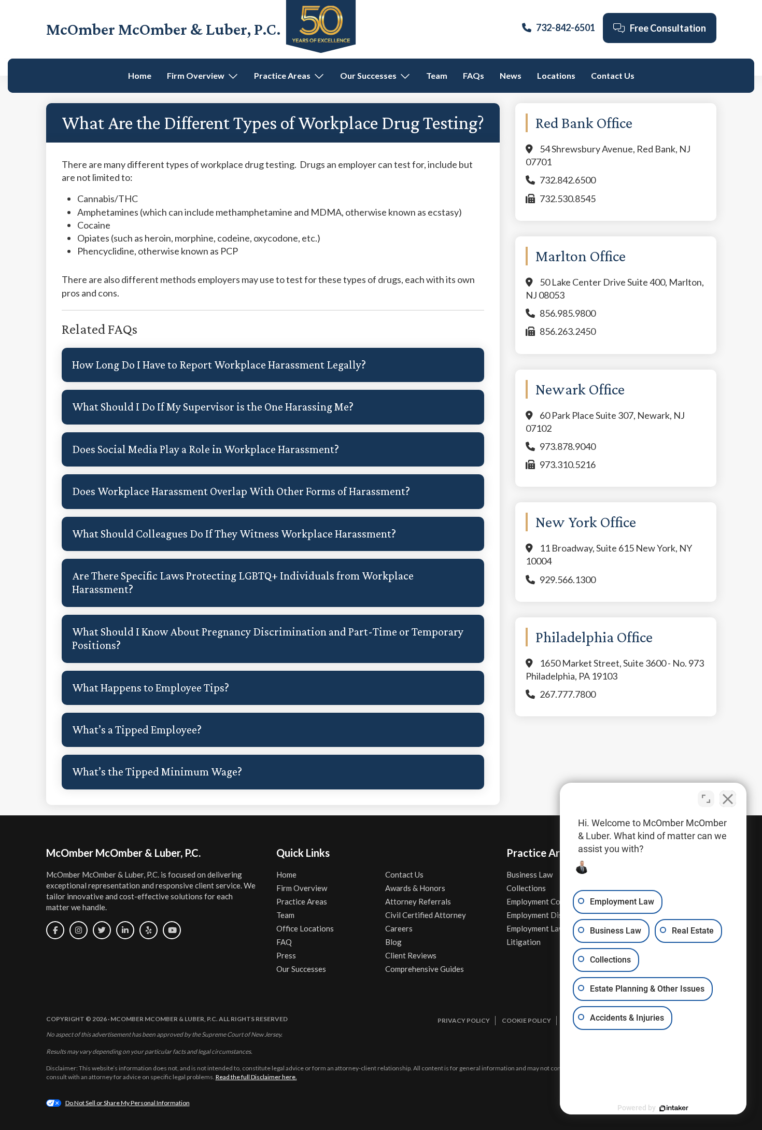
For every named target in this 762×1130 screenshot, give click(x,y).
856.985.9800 (568, 313)
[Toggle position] (706, 798)
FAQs (473, 75)
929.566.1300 (568, 579)
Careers (399, 928)
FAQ (284, 942)
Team (436, 75)
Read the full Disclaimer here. (256, 1077)
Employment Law (535, 928)
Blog (393, 942)
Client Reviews (410, 955)
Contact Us (612, 75)
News (510, 75)
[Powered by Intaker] (673, 1108)
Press (286, 955)
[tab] (273, 365)
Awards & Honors (415, 888)
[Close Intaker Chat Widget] (727, 798)
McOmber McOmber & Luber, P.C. (163, 29)
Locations (556, 75)
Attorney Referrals (418, 901)
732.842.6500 (568, 180)
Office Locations (305, 928)
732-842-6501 (565, 27)
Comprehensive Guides (424, 968)
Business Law (529, 874)
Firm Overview (195, 75)
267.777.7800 (568, 694)
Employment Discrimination (553, 915)
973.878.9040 (568, 446)
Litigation (523, 942)
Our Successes (368, 75)
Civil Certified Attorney (425, 915)
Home (139, 75)
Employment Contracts (545, 901)
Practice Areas (282, 75)
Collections (526, 888)
